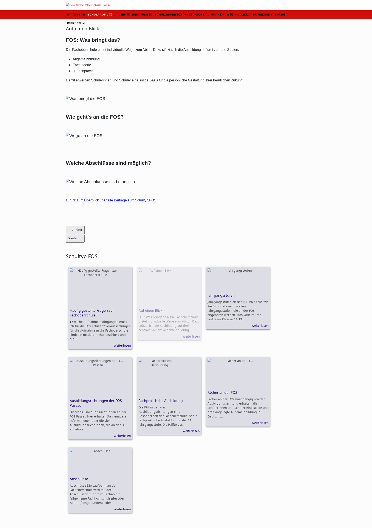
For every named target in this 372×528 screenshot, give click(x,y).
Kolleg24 (243, 14)
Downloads (262, 14)
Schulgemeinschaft (171, 14)
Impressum (76, 23)
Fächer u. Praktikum (211, 14)
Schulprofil (98, 14)
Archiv (120, 14)
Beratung (140, 14)
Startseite (76, 14)
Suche (280, 14)
